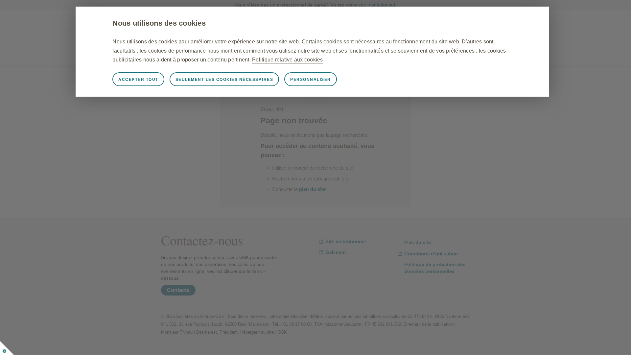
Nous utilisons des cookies (159, 23)
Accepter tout (138, 79)
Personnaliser (310, 79)
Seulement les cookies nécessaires (224, 79)
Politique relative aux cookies (287, 59)
